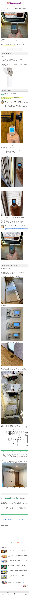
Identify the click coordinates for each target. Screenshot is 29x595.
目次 (14, 49)
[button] (23, 293)
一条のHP (3, 515)
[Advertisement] (14, 533)
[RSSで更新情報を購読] (18, 542)
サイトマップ (7, 592)
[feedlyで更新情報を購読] (11, 542)
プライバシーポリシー (21, 592)
